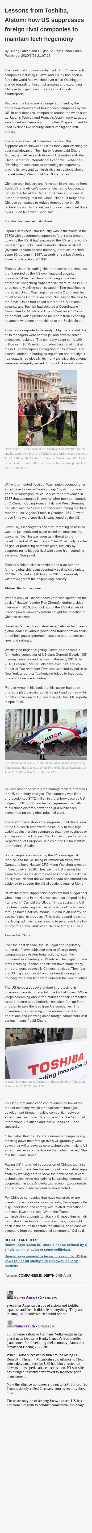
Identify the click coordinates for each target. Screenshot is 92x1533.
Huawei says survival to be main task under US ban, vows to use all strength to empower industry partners (46, 1260)
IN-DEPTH (46, 1275)
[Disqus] (47, 1348)
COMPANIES (28, 1275)
